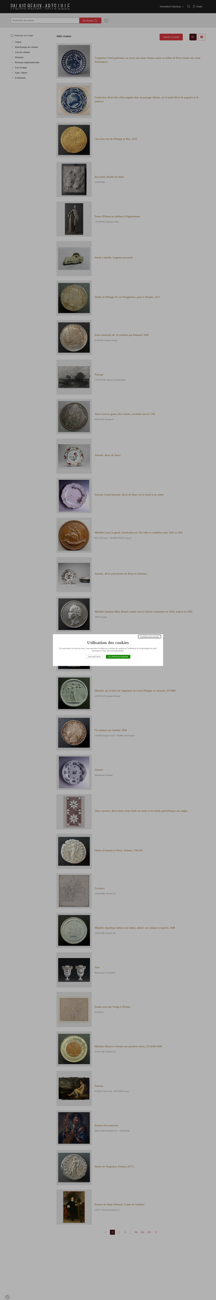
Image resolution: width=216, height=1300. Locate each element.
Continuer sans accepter (149, 636)
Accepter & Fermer (118, 656)
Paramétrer (94, 656)
